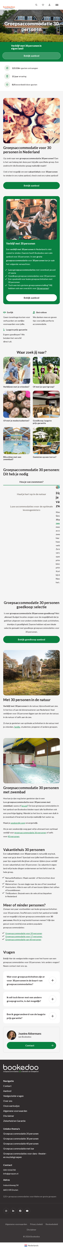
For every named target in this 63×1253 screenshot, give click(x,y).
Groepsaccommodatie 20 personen (21, 1133)
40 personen (13, 836)
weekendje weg (18, 823)
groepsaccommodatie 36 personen (30, 832)
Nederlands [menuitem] (33, 1245)
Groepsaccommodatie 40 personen (21, 1143)
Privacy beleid (36, 1224)
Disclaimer (8, 1115)
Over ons (7, 1100)
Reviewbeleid (52, 1224)
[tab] (31, 482)
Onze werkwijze (11, 1105)
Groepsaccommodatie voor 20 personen (23, 933)
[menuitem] (31, 1245)
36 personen (42, 288)
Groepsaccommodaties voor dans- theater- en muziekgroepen (25, 1155)
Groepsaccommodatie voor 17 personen (23, 936)
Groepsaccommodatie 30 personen (21, 1138)
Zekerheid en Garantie (14, 1120)
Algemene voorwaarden (15, 1110)
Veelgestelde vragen (13, 1095)
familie (17, 727)
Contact (7, 1085)
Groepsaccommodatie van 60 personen (23, 939)
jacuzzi (24, 805)
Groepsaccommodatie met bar (18, 1148)
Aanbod (7, 1090)
